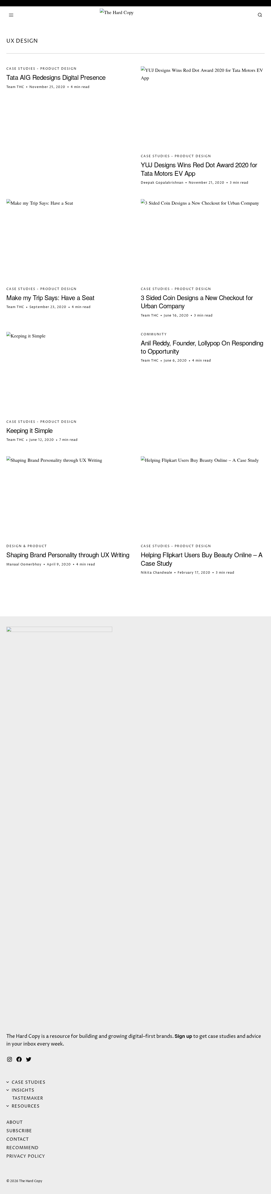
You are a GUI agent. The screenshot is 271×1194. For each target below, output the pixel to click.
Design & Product (26, 546)
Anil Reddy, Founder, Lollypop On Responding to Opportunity (202, 346)
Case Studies (20, 69)
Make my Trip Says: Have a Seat (50, 297)
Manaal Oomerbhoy (24, 564)
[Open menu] (11, 15)
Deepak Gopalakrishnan (162, 183)
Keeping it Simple (29, 430)
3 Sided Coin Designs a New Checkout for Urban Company (197, 301)
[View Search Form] (260, 15)
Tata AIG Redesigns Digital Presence (56, 77)
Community (154, 334)
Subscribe (19, 1131)
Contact (17, 1139)
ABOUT (14, 1122)
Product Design (58, 69)
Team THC (15, 87)
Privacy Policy (25, 1156)
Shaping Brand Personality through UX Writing (67, 554)
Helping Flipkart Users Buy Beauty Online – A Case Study (201, 558)
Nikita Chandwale (156, 572)
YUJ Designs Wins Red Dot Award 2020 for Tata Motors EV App (199, 168)
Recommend (22, 1148)
